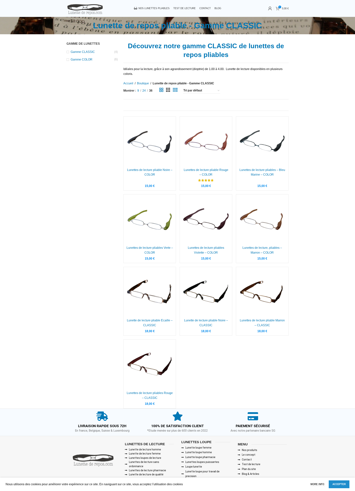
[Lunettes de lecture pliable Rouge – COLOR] (206, 142)
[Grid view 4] (175, 91)
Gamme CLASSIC (83, 51)
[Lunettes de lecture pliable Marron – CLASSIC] (262, 293)
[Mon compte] (270, 8)
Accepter (339, 484)
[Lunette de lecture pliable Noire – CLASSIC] (206, 293)
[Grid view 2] (161, 91)
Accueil (128, 83)
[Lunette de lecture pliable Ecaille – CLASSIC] (149, 293)
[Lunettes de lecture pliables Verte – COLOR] (149, 220)
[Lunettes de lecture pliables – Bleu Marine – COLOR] (262, 142)
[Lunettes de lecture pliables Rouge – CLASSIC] (149, 365)
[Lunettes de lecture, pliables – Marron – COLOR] (262, 220)
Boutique (143, 83)
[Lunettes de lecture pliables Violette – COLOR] (206, 220)
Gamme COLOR (81, 59)
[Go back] (88, 25)
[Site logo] (85, 8)
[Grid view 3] (168, 91)
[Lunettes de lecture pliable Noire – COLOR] (149, 142)
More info (317, 484)
